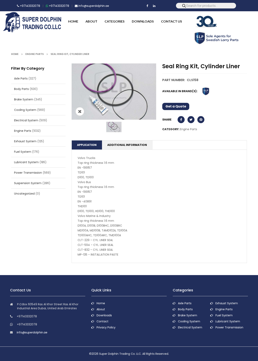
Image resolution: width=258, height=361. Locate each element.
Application (87, 145)
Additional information (127, 145)
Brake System (23, 99)
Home (15, 54)
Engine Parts (34, 54)
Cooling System (25, 110)
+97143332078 (29, 6)
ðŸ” (80, 111)
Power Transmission (28, 173)
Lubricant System (26, 162)
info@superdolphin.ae (93, 6)
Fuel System (22, 152)
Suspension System (28, 183)
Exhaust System (25, 141)
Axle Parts (21, 78)
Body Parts (21, 89)
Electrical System (26, 120)
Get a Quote (175, 106)
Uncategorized (24, 194)
